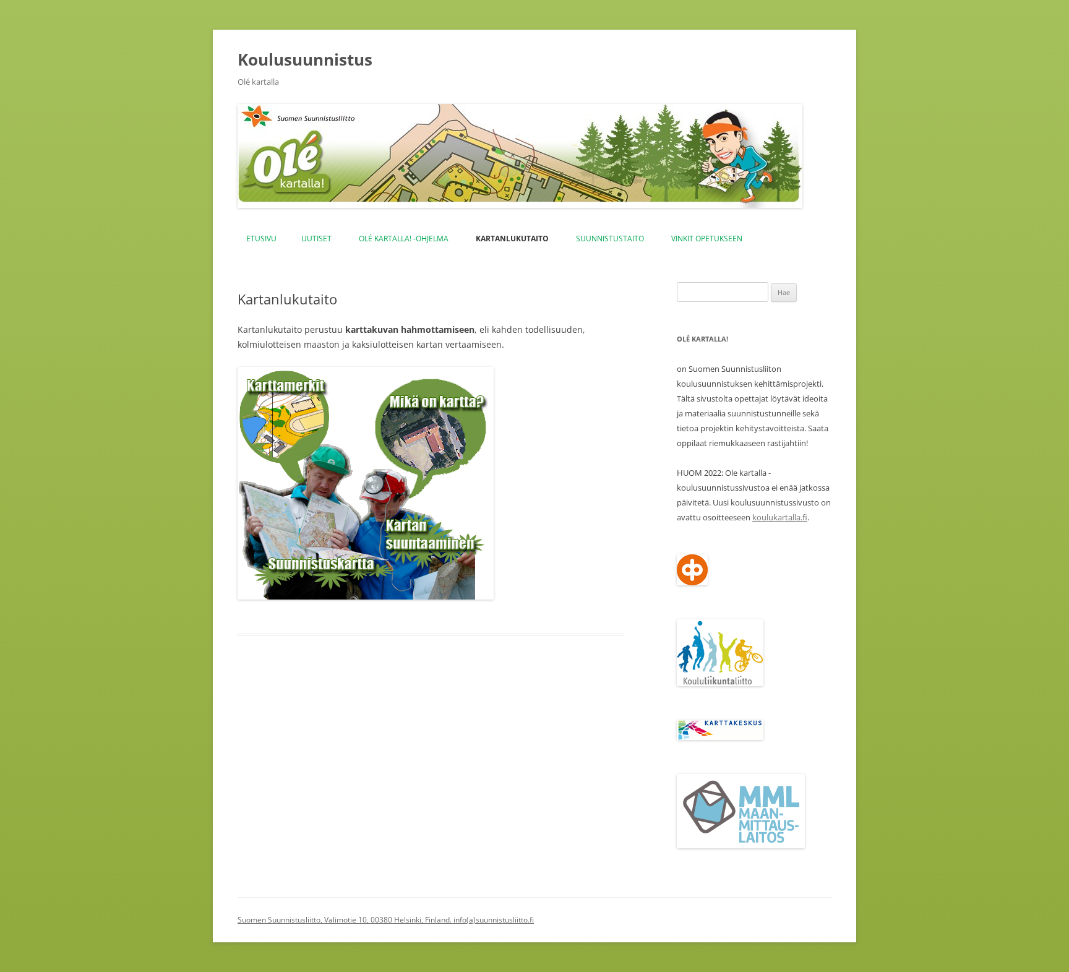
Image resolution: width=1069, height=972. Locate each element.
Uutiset (316, 238)
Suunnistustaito (610, 238)
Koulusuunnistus (305, 59)
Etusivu (261, 238)
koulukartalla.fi (779, 517)
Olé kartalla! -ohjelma (404, 238)
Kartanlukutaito (512, 238)
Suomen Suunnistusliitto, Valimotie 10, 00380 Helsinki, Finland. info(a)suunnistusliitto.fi (386, 919)
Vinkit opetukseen (706, 238)
